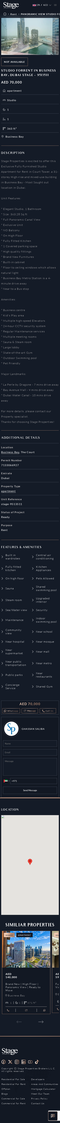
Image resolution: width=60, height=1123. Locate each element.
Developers (38, 1079)
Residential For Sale (13, 1079)
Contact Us (37, 1103)
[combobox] (6, 781)
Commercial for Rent (14, 1103)
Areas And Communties (44, 1084)
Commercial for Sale (13, 1098)
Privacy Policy (39, 1098)
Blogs (5, 1093)
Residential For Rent (14, 1084)
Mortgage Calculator (43, 1089)
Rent (13, 14)
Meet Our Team (40, 1093)
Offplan (6, 1089)
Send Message (30, 790)
